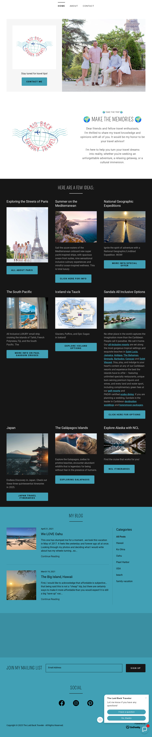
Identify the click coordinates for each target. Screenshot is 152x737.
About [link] (74, 6)
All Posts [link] (121, 536)
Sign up (136, 668)
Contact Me (34, 81)
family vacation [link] (124, 581)
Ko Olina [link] (120, 549)
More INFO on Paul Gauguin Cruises (27, 354)
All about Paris (22, 270)
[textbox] (84, 668)
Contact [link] (88, 6)
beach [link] (119, 574)
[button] (144, 729)
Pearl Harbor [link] (122, 562)
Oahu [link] (119, 555)
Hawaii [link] (120, 543)
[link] (34, 47)
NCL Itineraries (119, 469)
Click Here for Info (73, 278)
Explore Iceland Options (76, 347)
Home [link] (61, 6)
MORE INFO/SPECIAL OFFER (124, 264)
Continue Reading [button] (50, 556)
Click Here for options (125, 414)
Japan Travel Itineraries (27, 496)
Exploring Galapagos (75, 479)
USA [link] (118, 568)
